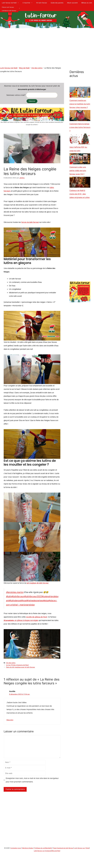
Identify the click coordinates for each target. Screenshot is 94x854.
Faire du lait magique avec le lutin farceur (20, 667)
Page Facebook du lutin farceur (63, 848)
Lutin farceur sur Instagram (42, 851)
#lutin (8, 596)
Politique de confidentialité (43, 848)
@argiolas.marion (15, 592)
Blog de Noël (24, 68)
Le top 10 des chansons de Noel (17, 665)
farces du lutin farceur (30, 222)
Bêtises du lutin (86, 3)
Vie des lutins (36, 68)
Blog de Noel (56, 851)
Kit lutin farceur (41, 3)
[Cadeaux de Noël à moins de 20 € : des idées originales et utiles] (79, 183)
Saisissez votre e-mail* (16, 95)
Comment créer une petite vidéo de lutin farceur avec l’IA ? (77, 170)
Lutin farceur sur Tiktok (81, 848)
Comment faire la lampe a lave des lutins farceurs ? (79, 127)
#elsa (45, 600)
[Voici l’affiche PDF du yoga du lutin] (79, 139)
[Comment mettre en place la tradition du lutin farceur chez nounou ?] (79, 93)
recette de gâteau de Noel (36, 617)
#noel (24, 600)
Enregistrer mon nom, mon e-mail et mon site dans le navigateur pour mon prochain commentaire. (32, 780)
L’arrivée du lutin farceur (9, 10)
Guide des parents (57, 3)
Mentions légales (27, 848)
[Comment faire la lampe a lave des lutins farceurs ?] (79, 116)
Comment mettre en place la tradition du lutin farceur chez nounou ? (79, 103)
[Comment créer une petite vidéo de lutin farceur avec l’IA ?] (79, 159)
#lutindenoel (15, 600)
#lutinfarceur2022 (33, 596)
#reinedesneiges (35, 600)
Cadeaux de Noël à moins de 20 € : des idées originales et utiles (79, 194)
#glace (51, 600)
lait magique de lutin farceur (38, 583)
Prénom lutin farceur (8, 7)
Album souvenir (72, 3)
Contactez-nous (15, 848)
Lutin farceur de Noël (9, 3)
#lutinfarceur (17, 596)
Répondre (10, 720)
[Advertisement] (47, 51)
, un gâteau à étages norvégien (21, 620)
